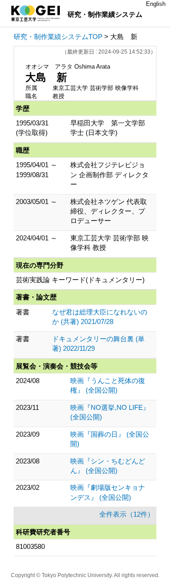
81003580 (30, 546)
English (155, 3)
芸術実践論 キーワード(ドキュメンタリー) (80, 280)
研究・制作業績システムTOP (58, 36)
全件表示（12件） (126, 514)
